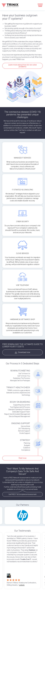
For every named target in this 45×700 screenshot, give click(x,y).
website (21, 585)
